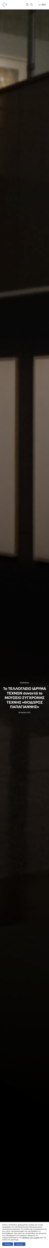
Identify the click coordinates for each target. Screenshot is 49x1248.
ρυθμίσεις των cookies (30, 1238)
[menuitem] (39, 5)
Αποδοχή (8, 1244)
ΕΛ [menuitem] (39, 5)
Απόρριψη (19, 1244)
